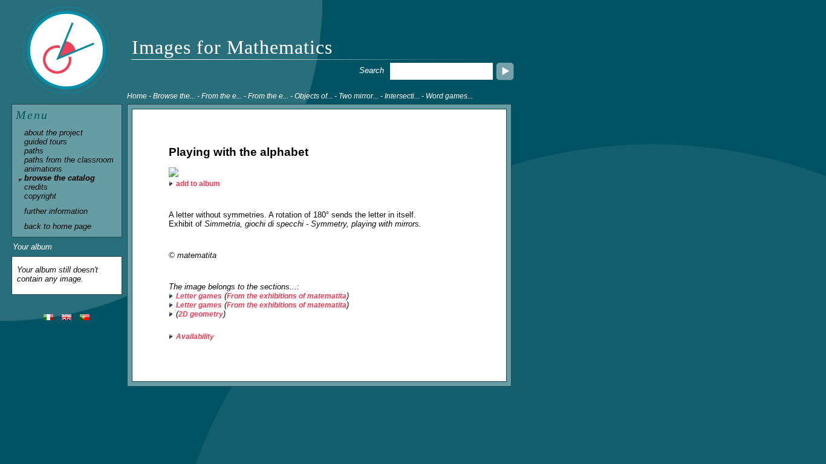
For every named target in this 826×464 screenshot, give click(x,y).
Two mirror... (359, 96)
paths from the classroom (69, 159)
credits (36, 187)
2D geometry (200, 314)
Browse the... (174, 96)
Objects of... (313, 96)
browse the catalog (59, 177)
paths (34, 150)
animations (43, 168)
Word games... (449, 96)
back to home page (57, 226)
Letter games (199, 296)
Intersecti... (402, 96)
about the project (53, 132)
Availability (195, 336)
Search (371, 70)
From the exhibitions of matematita (286, 296)
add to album (198, 183)
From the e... (221, 96)
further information (56, 211)
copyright (40, 196)
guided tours (45, 141)
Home (137, 96)
